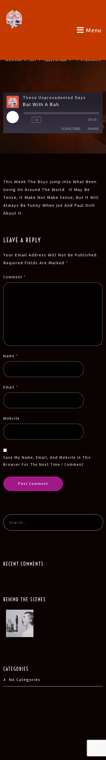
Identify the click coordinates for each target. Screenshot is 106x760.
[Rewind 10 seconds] (27, 120)
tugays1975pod (55, 60)
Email (10, 387)
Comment (14, 277)
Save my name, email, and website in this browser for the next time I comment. (47, 461)
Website (11, 418)
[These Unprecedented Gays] (14, 17)
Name (10, 356)
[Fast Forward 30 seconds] (46, 120)
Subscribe (70, 129)
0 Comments (91, 60)
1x (36, 120)
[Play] (12, 117)
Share (93, 129)
